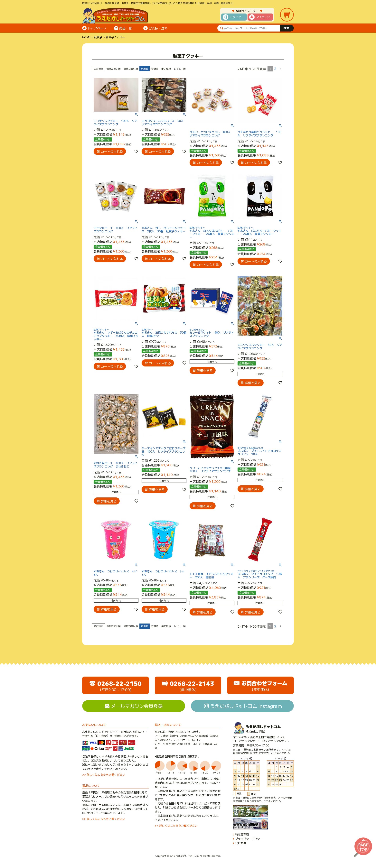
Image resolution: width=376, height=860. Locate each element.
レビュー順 (180, 68)
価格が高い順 (131, 68)
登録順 (154, 68)
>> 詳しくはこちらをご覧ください (103, 774)
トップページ (97, 28)
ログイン (235, 17)
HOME (86, 37)
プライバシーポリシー (249, 839)
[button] (281, 69)
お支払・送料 (158, 28)
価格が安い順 (114, 68)
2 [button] (275, 68)
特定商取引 (242, 834)
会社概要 (240, 843)
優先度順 (166, 68)
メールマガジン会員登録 (137, 705)
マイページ (263, 17)
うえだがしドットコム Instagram (246, 705)
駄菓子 (98, 37)
